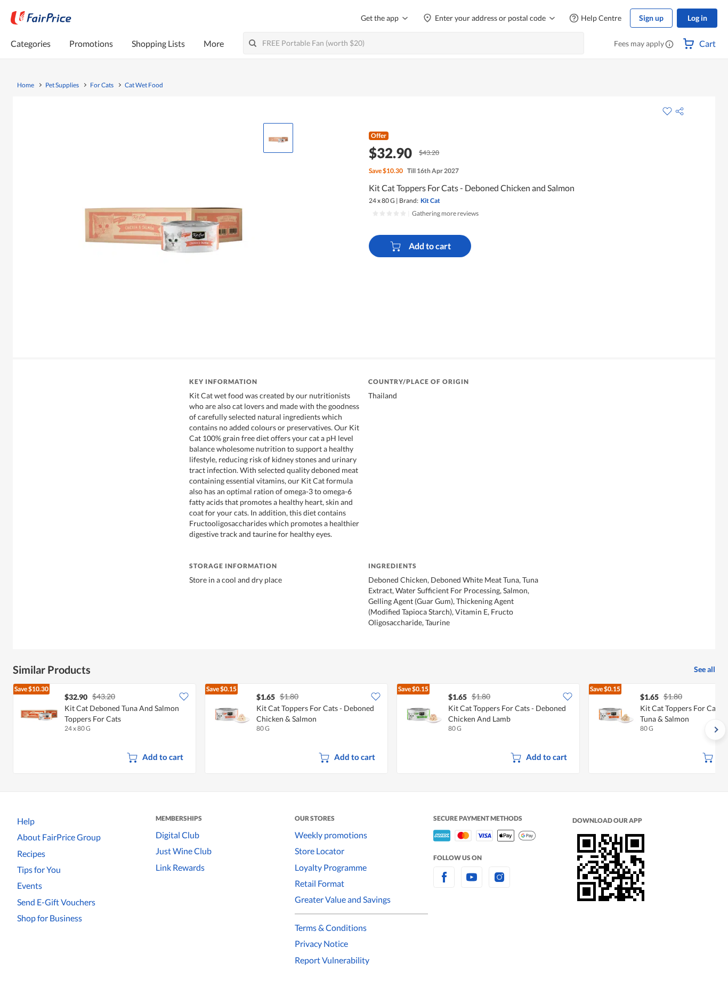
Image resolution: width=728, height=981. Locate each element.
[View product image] (278, 138)
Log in (697, 17)
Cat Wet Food (144, 85)
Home (25, 85)
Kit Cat (430, 201)
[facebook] (444, 883)
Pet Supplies (62, 85)
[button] (669, 45)
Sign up (651, 17)
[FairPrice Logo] (41, 18)
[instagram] (499, 883)
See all (704, 669)
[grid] (364, 729)
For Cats (102, 85)
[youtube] (471, 883)
